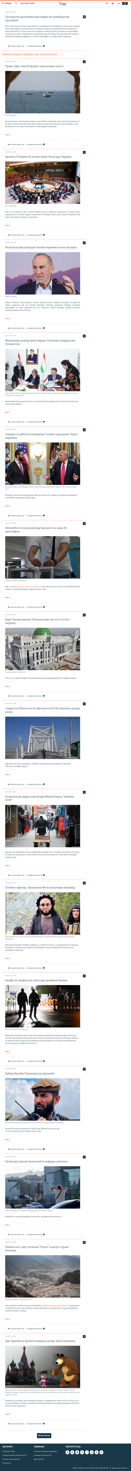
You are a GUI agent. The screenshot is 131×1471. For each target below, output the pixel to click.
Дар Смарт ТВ (39, 1459)
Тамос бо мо (6, 1463)
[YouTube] (113, 3)
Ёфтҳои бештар (44, 1436)
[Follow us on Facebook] (72, 1452)
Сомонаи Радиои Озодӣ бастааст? (14, 1455)
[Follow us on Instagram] (82, 1452)
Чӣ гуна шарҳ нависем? (11, 1459)
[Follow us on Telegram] (92, 1452)
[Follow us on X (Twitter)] (87, 1452)
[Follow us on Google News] (67, 1452)
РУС (106, 3)
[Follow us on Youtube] (77, 1452)
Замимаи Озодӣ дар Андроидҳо (45, 1451)
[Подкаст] (101, 1452)
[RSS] (96, 1452)
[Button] (16, 46)
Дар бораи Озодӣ (8, 1451)
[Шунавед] (119, 3)
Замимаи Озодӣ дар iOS (42, 1455)
